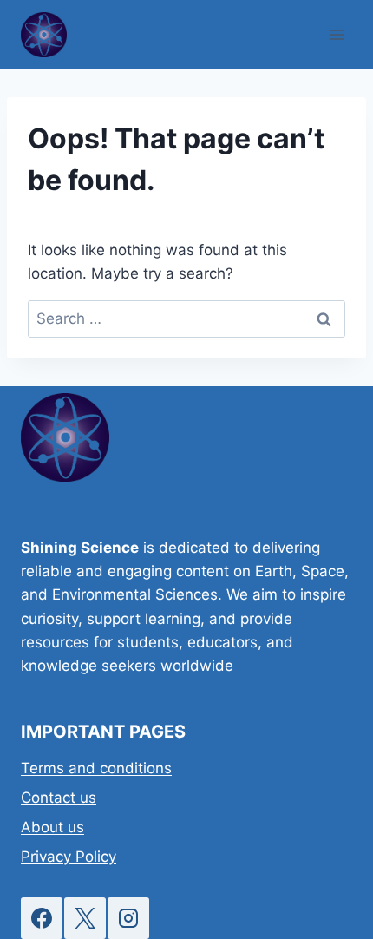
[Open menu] (336, 34)
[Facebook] (41, 918)
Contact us (58, 797)
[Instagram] (128, 918)
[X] (85, 918)
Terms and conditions (96, 768)
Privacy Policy (68, 856)
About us (52, 827)
